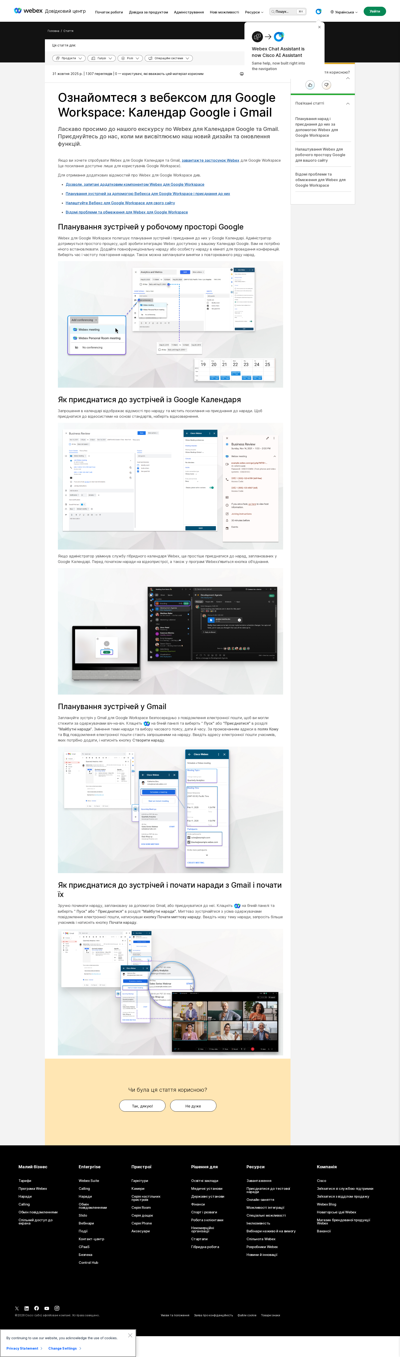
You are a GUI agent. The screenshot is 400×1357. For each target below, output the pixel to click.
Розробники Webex (262, 1247)
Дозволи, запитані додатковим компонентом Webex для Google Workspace (135, 184)
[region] (68, 1343)
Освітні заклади (204, 1180)
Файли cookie (247, 1315)
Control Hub (88, 1262)
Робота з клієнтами (207, 1220)
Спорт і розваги (204, 1212)
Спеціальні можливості (266, 1215)
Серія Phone (141, 1223)
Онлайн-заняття (260, 1199)
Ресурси (252, 12)
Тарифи (25, 1180)
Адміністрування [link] (189, 12)
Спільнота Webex (261, 1239)
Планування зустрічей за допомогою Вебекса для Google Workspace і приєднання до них (148, 193)
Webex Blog (326, 1204)
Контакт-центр (91, 1239)
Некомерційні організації (202, 1229)
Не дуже (193, 1106)
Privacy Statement (22, 1348)
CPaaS (84, 1247)
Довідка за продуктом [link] (148, 12)
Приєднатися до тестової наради (268, 1190)
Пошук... (282, 11)
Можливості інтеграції (265, 1207)
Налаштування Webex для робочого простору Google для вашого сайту (320, 155)
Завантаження (259, 1180)
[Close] (130, 1335)
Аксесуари (140, 1231)
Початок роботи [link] (109, 12)
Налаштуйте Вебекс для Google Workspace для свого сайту (120, 203)
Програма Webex (33, 1188)
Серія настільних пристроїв (145, 1198)
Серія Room (141, 1207)
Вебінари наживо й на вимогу (271, 1231)
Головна (53, 31)
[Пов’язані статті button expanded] (348, 103)
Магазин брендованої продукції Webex (343, 1221)
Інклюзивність (258, 1223)
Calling (24, 1204)
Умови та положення (175, 1315)
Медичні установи (206, 1188)
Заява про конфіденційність (213, 1315)
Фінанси (198, 1204)
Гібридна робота (205, 1247)
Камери (137, 1188)
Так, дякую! (142, 1106)
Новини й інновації (262, 1254)
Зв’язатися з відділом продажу (343, 1196)
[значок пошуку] (273, 11)
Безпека (85, 1254)
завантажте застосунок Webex (210, 160)
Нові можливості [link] (224, 12)
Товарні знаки (270, 1315)
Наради (25, 1196)
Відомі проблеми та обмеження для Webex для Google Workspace (127, 212)
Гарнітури (139, 1180)
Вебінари (86, 1223)
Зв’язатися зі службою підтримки (345, 1188)
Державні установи (207, 1196)
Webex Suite (89, 1180)
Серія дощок (142, 1215)
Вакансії (324, 1231)
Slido (83, 1215)
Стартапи (199, 1239)
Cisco (321, 1180)
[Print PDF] (242, 74)
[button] (318, 12)
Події (83, 1231)
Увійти (375, 11)
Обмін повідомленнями (38, 1212)
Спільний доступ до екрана (36, 1221)
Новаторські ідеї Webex (336, 1212)
